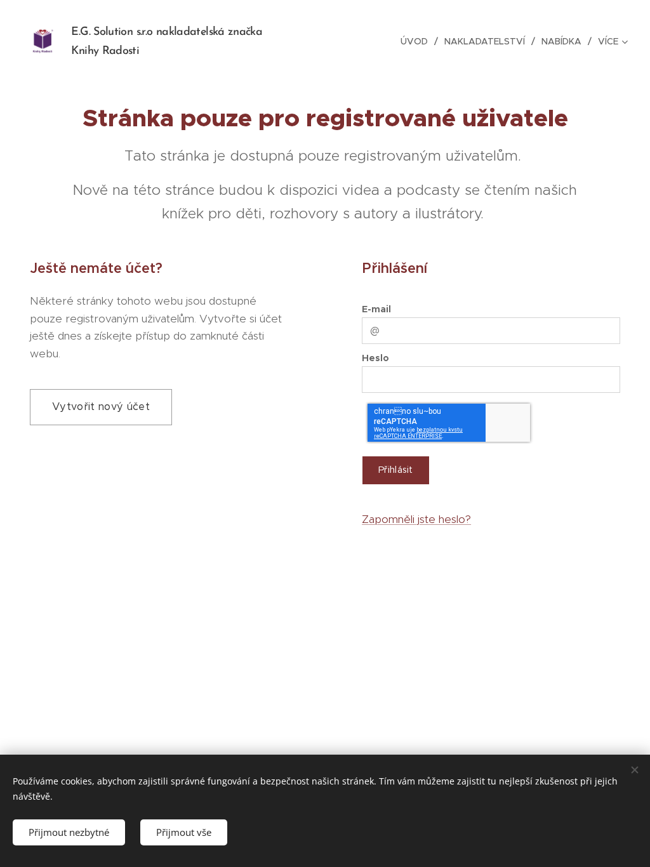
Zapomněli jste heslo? (416, 519)
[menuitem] (417, 41)
